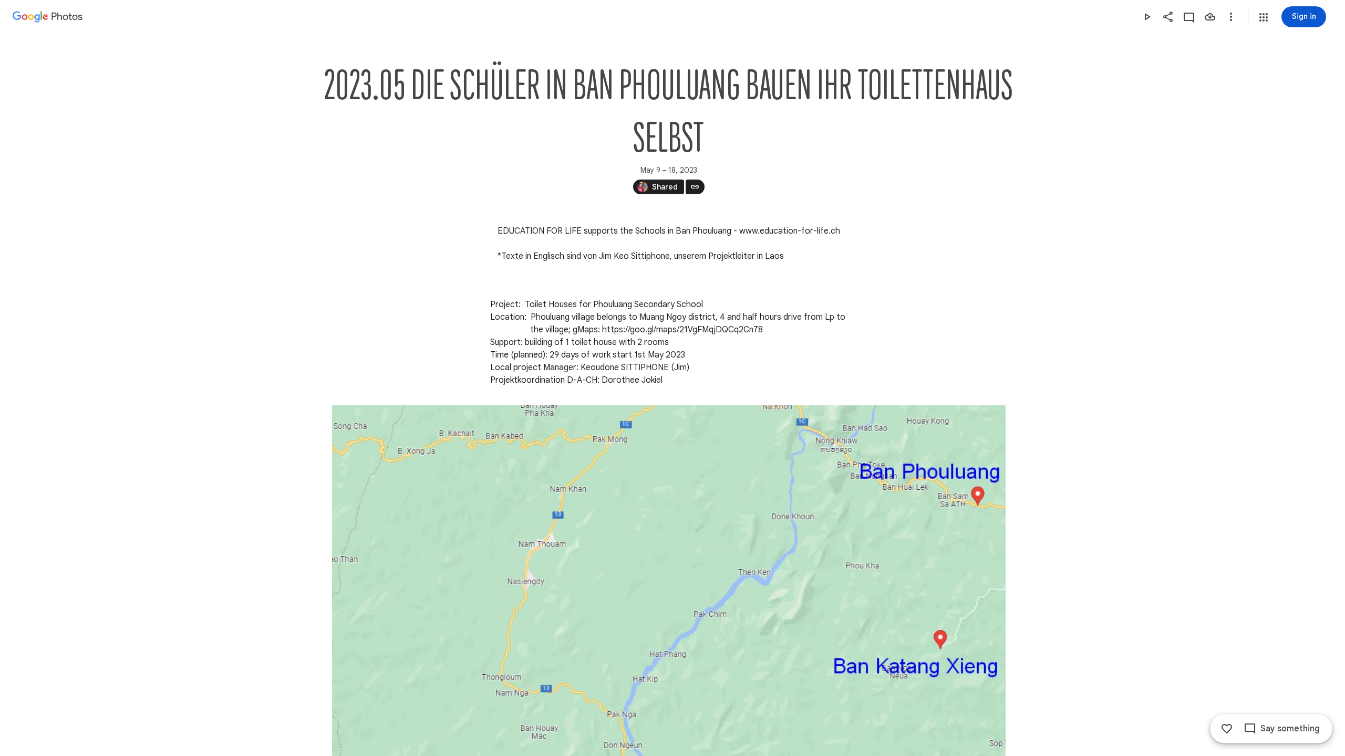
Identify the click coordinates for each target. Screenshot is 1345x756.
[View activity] (1188, 16)
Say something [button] (1290, 728)
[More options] (1230, 16)
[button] (1263, 17)
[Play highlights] (1147, 16)
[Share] (1167, 16)
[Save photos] (1209, 16)
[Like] (1226, 728)
